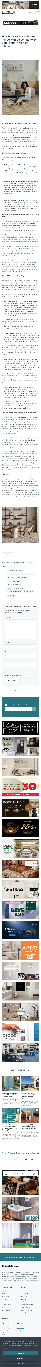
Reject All (20, 1363)
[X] (8, 1323)
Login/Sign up (6, 1310)
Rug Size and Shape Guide (15, 588)
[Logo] (15, 12)
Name (7, 642)
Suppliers (4, 1291)
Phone (7, 652)
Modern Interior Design (14, 581)
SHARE (33, 30)
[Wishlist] (33, 12)
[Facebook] (4, 1323)
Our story (23, 1291)
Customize (20, 1358)
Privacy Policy (24, 1313)
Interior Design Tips (27, 574)
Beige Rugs (11, 567)
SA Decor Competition (27, 1304)
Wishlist (4, 1307)
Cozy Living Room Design (15, 570)
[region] (20, 1352)
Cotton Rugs (21, 567)
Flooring (5, 30)
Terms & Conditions (26, 1310)
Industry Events (25, 1307)
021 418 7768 (20, 1328)
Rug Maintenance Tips (14, 584)
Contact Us (23, 1296)
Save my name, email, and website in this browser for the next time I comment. (20, 674)
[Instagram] (13, 1323)
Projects (4, 1299)
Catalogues (5, 1302)
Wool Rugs (11, 595)
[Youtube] (18, 1323)
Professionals (6, 1296)
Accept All (20, 1353)
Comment (8, 617)
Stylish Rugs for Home (14, 591)
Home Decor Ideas (13, 574)
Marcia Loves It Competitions (28, 1302)
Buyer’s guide (24, 1293)
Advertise (23, 1299)
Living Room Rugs (22, 577)
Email (7, 661)
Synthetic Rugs (28, 591)
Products (4, 1293)
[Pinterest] (23, 1323)
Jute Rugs (11, 577)
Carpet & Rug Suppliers (18, 562)
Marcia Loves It (6, 1304)
